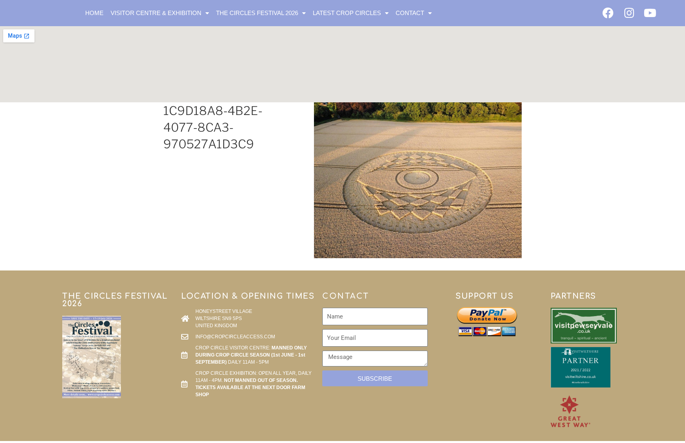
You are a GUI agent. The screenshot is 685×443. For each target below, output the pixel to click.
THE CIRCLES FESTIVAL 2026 (257, 13)
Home (94, 13)
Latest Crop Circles (347, 13)
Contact (410, 13)
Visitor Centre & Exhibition (156, 13)
